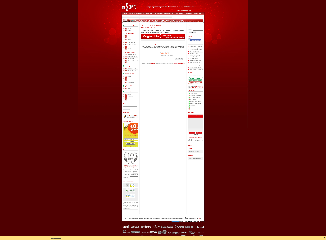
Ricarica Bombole (131, 44)
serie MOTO (130, 96)
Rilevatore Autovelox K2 (195, 95)
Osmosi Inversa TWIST (132, 56)
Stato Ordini (189, 13)
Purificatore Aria (129, 73)
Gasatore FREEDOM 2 (195, 103)
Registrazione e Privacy (195, 60)
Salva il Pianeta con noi (195, 62)
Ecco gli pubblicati (195, 158)
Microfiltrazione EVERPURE (155, 25)
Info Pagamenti (159, 13)
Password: (190, 29)
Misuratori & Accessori (132, 61)
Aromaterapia (130, 82)
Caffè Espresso (128, 66)
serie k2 (129, 94)
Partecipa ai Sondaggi (194, 55)
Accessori (129, 99)
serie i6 (129, 80)
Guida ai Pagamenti (194, 51)
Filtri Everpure (130, 58)
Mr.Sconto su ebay (193, 58)
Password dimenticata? (192, 34)
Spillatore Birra (128, 86)
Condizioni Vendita (139, 13)
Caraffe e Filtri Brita (131, 54)
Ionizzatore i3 (193, 105)
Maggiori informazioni (56, 238)
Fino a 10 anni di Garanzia (195, 46)
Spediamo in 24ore (193, 53)
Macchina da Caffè (131, 68)
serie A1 (129, 28)
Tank (128, 88)
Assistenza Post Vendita (195, 67)
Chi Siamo (130, 13)
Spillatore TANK (194, 93)
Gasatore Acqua (129, 33)
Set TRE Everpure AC (195, 97)
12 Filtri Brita (193, 99)
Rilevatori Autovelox (130, 91)
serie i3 (129, 78)
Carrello (196, 13)
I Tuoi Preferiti (180, 13)
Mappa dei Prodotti (193, 64)
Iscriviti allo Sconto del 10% (195, 49)
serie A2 (129, 30)
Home (125, 13)
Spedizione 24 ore (168, 13)
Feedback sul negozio (194, 48)
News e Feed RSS (193, 57)
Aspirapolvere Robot (130, 25)
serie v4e (129, 98)
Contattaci (149, 13)
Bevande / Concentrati (132, 47)
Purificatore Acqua (129, 52)
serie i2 (129, 76)
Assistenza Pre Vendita (194, 65)
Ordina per (173, 39)
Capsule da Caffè (131, 70)
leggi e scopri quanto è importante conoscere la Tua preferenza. (195, 140)
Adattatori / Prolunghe (132, 49)
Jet (128, 37)
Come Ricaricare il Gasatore (196, 69)
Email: (189, 27)
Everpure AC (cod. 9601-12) (149, 44)
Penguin (129, 39)
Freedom (129, 36)
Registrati (190, 36)
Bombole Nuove (131, 42)
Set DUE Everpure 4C (195, 107)
